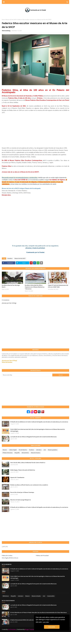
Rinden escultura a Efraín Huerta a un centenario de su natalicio (29, 485)
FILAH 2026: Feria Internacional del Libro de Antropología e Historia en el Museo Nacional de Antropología (37, 430)
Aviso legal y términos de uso (10, 558)
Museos (5, 450)
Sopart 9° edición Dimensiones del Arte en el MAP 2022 (58, 286)
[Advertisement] (16, 390)
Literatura (38, 450)
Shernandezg (6, 30)
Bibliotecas (6, 596)
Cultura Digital (13, 450)
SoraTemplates (12, 629)
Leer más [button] (46, 622)
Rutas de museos (35, 453)
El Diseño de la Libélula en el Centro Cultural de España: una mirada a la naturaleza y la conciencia (39, 422)
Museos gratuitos (52, 450)
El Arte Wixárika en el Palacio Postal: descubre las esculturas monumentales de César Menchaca (38, 612)
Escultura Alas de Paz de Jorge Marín (11, 286)
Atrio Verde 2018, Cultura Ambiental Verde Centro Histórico (27, 462)
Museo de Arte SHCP (11, 19)
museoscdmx (50, 596)
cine (45, 450)
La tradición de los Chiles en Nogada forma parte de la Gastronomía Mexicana (33, 437)
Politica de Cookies (7, 555)
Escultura (10, 258)
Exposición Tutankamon (17, 477)
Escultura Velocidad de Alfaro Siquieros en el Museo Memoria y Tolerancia (34, 287)
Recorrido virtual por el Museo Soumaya (22, 492)
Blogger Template (29, 629)
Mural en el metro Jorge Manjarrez (20, 500)
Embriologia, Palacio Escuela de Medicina (22, 470)
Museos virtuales (36, 596)
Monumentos (25, 453)
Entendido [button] (52, 627)
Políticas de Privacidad (42, 555)
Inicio (3, 19)
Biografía (17, 453)
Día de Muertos (23, 450)
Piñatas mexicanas (7, 453)
